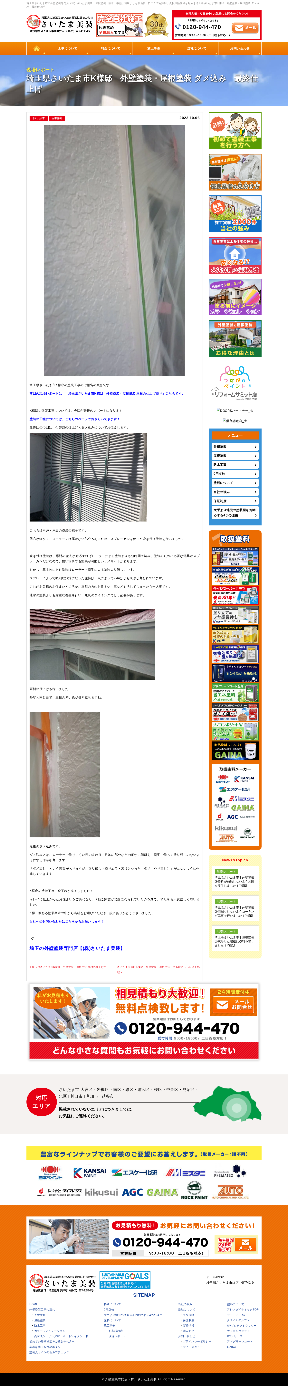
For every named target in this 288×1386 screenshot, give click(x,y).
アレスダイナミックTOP (243, 1309)
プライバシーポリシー (197, 1341)
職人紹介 (188, 1330)
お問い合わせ (240, 48)
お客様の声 (116, 1330)
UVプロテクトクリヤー (242, 1325)
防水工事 (220, 464)
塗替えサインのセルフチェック (49, 1352)
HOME (36, 48)
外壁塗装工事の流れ (42, 1309)
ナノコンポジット (238, 1330)
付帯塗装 (57, 118)
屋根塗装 (220, 455)
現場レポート (117, 1336)
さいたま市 (39, 118)
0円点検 (219, 473)
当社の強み (222, 492)
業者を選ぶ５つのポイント (46, 1347)
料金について (110, 48)
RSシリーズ (234, 1336)
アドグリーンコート (240, 1341)
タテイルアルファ (238, 1320)
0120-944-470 (202, 27)
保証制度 (220, 501)
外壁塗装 (220, 446)
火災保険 (188, 1315)
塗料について (223, 482)
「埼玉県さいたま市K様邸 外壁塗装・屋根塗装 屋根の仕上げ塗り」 (115, 393)
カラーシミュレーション (50, 1330)
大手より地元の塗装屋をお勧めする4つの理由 (235, 512)
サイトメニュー (193, 1347)
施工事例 (153, 48)
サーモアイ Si (236, 1315)
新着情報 (188, 1325)
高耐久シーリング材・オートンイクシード (61, 1336)
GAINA (231, 1347)
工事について (67, 48)
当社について (196, 48)
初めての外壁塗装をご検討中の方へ (52, 1341)
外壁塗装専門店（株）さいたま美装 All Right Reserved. (146, 1379)
